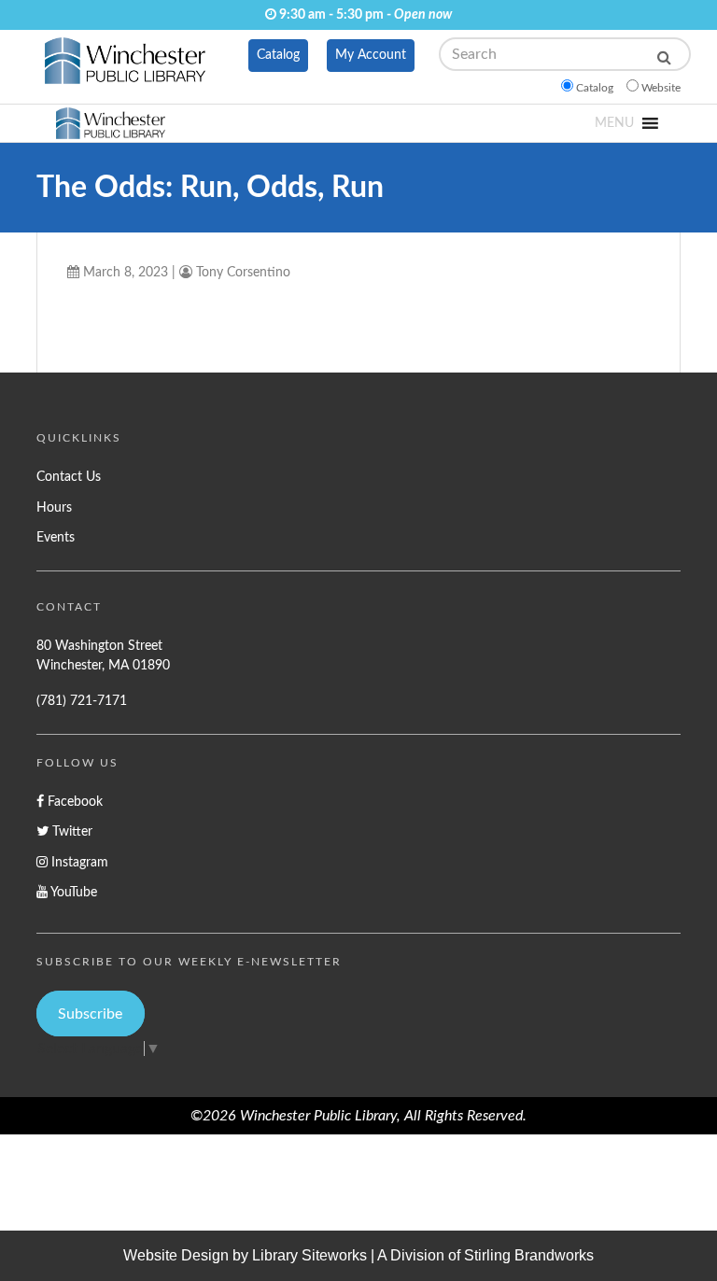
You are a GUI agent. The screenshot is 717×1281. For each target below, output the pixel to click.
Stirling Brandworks (529, 1255)
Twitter (70, 831)
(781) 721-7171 (81, 701)
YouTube (72, 892)
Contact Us (68, 477)
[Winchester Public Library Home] (125, 65)
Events (55, 537)
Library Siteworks (309, 1255)
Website (661, 87)
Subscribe (90, 1013)
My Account (370, 55)
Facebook (73, 802)
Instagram (78, 862)
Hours (54, 507)
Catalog (278, 55)
